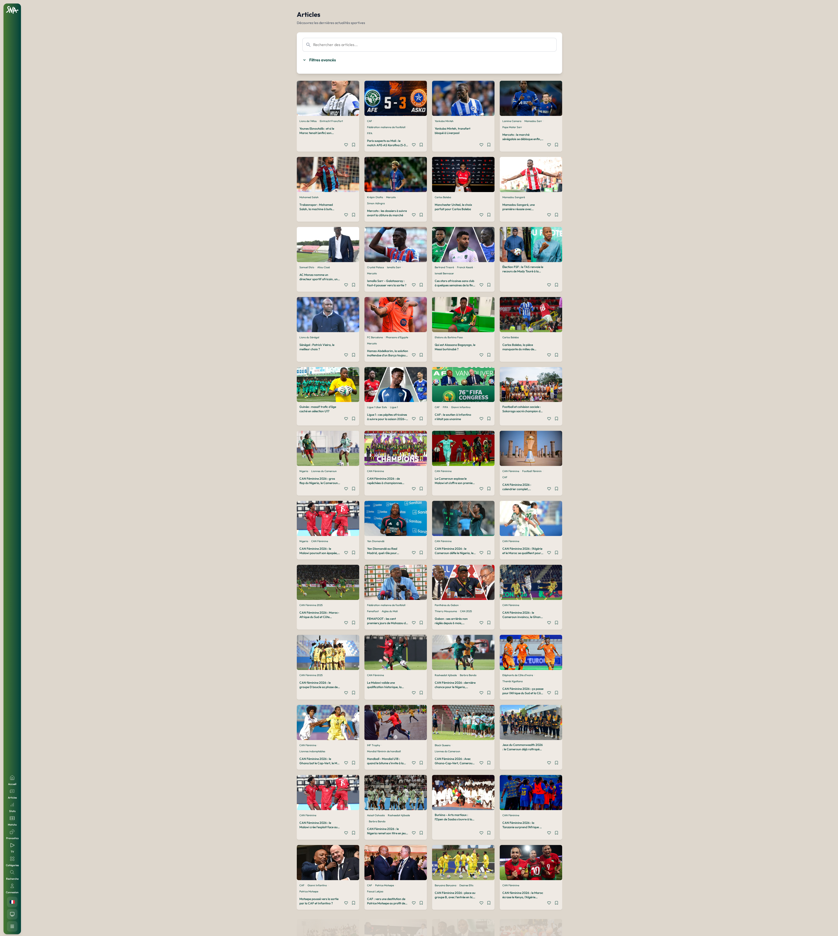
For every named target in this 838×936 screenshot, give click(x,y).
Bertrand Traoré (444, 267)
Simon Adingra (376, 203)
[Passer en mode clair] (12, 914)
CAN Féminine (375, 471)
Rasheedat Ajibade (446, 675)
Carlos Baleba (443, 197)
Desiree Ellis (466, 885)
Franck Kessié (465, 267)
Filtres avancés (322, 59)
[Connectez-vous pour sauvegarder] (353, 145)
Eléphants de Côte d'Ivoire (517, 675)
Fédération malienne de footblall (386, 127)
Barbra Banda (468, 675)
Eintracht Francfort (331, 121)
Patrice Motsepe (308, 891)
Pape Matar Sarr (512, 127)
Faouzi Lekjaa (375, 891)
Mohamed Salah (309, 197)
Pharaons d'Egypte (397, 337)
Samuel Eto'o (306, 267)
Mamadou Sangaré (513, 197)
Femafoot (373, 611)
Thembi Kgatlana (512, 681)
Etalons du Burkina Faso (449, 337)
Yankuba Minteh (444, 121)
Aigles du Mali (390, 611)
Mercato (391, 197)
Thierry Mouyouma (446, 611)
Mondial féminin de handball (384, 751)
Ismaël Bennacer (444, 273)
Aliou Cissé (323, 267)
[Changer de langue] (12, 902)
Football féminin (532, 471)
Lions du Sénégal (309, 337)
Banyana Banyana (445, 885)
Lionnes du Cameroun (324, 471)
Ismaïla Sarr (394, 267)
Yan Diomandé (375, 541)
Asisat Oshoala (376, 815)
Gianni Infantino (461, 407)
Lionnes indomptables (312, 751)
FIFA (369, 133)
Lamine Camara (511, 121)
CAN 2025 (466, 611)
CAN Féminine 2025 (311, 605)
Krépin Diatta (375, 197)
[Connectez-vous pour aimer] (346, 145)
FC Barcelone (375, 337)
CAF (369, 121)
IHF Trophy (373, 745)
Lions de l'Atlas (308, 121)
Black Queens (442, 745)
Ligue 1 (394, 407)
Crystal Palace (375, 267)
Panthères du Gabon (447, 605)
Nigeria (303, 471)
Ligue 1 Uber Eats (377, 407)
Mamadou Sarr (533, 121)
